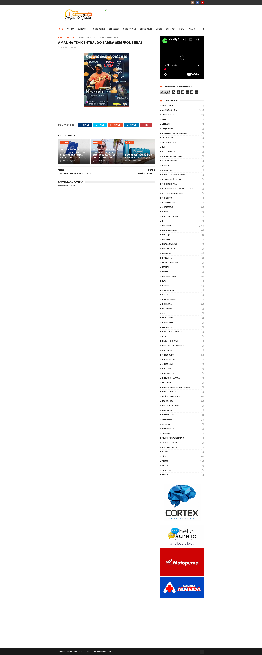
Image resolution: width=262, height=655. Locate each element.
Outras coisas (168, 373)
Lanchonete (167, 322)
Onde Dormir (146, 29)
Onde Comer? (168, 355)
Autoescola (167, 138)
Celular (165, 165)
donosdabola (168, 248)
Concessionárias (170, 184)
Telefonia (166, 433)
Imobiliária (167, 304)
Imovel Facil (167, 309)
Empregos (170, 29)
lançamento (167, 318)
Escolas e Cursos (170, 262)
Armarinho (167, 124)
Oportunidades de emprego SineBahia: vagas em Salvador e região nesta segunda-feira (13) (73, 153)
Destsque (166, 239)
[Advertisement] (182, 620)
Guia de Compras (169, 299)
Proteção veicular (170, 405)
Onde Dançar (129, 29)
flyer (164, 281)
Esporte (165, 267)
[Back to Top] (202, 652)
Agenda (70, 29)
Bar (163, 147)
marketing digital (170, 341)
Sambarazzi (83, 29)
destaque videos (169, 230)
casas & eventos (169, 161)
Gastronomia (168, 290)
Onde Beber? (167, 350)
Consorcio (167, 198)
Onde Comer (99, 29)
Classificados (168, 170)
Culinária (166, 212)
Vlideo (165, 475)
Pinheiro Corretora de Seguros (176, 387)
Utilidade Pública (169, 447)
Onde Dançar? (168, 359)
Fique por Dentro (169, 276)
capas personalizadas (172, 156)
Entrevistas (167, 258)
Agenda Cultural (169, 110)
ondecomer (167, 369)
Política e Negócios (171, 396)
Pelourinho (167, 382)
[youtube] (202, 2)
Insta (181, 29)
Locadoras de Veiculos (172, 332)
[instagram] (192, 2)
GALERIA (165, 285)
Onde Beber (114, 29)
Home (60, 29)
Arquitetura (167, 128)
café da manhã (168, 152)
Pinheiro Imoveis (169, 392)
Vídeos (165, 466)
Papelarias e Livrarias (171, 378)
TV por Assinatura (170, 442)
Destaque (70, 37)
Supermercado (168, 429)
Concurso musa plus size (173, 193)
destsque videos (169, 244)
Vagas (165, 452)
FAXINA (165, 272)
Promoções (167, 401)
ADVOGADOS (167, 105)
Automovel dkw (169, 142)
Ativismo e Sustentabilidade (174, 133)
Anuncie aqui (168, 115)
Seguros (166, 424)
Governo (166, 295)
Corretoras (167, 207)
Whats (192, 29)
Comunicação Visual (171, 179)
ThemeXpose (73, 651)
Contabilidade (168, 202)
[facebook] (197, 2)
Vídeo (164, 456)
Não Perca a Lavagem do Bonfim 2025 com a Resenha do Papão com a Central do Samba (106, 153)
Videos (159, 29)
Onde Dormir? (168, 364)
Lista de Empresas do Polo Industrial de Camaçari (138, 156)
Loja (164, 336)
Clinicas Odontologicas (173, 175)
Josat (165, 313)
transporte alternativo (173, 438)
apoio (164, 119)
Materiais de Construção (173, 345)
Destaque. (166, 235)
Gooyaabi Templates (102, 651)
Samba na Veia (168, 415)
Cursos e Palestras (170, 216)
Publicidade (167, 410)
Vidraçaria (167, 470)
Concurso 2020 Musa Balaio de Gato (178, 188)
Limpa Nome (167, 327)
